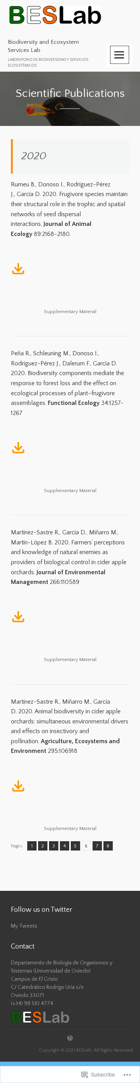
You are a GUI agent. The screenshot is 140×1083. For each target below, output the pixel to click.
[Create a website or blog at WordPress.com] (70, 1039)
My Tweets (24, 926)
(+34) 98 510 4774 (32, 1003)
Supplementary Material (70, 311)
